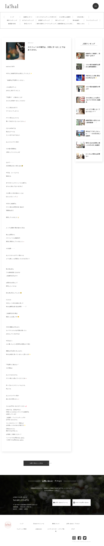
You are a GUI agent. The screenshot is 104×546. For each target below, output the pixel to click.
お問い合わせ (61, 502)
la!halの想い (80, 17)
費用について (55, 523)
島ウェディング (60, 20)
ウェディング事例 (21, 529)
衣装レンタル (81, 23)
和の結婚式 (76, 20)
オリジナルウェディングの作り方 (46, 17)
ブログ (73, 529)
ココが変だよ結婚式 (65, 17)
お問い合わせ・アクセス (73, 523)
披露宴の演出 (12, 23)
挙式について (28, 23)
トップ (12, 17)
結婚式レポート (28, 17)
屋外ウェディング (12, 20)
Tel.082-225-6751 (21, 500)
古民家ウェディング (44, 20)
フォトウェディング (92, 20)
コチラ (22, 437)
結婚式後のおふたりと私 (65, 23)
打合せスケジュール (38, 523)
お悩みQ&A (39, 529)
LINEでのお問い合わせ (82, 502)
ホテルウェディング (28, 20)
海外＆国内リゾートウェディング (46, 23)
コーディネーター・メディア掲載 (55, 530)
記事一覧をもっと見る (36, 463)
